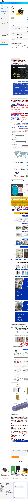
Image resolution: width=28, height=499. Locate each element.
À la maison (1, 484)
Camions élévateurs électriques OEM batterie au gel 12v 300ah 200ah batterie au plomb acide (5, 476)
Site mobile (1, 490)
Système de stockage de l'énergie (4, 10)
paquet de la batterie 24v (4, 22)
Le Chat (4, 44)
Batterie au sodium (4, 34)
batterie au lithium (4, 7)
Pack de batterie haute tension (4, 31)
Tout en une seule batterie (4, 28)
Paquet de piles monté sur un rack (4, 16)
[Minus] (26, 482)
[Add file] (14, 498)
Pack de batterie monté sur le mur (4, 18)
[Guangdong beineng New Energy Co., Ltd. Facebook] (6, 494)
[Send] (26, 498)
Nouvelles (1, 488)
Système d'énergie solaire (4, 13)
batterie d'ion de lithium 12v (4, 11)
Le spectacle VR (2, 486)
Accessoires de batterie (4, 35)
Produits (1, 485)
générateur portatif (4, 8)
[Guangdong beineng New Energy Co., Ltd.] (3, 1)
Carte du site (1, 489)
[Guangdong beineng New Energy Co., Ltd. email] (1, 42)
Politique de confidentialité (1, 492)
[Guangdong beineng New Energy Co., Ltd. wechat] (4, 42)
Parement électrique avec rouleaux (4, 23)
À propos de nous (2, 487)
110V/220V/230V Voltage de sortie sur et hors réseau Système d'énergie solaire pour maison (15, 476)
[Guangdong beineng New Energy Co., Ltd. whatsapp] (2, 42)
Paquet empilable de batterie (4, 25)
